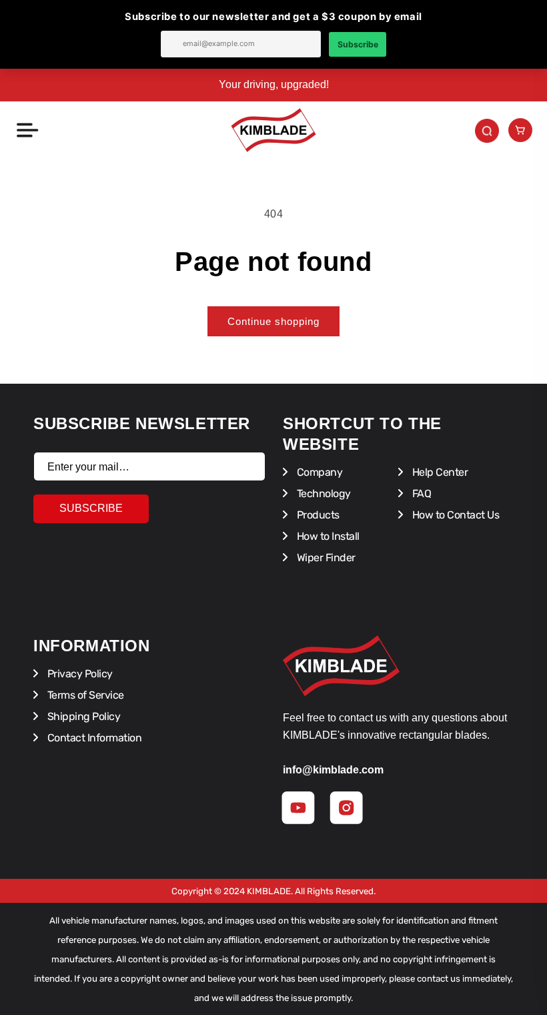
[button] (26, 130)
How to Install (327, 536)
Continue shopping (273, 321)
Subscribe (91, 508)
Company (318, 472)
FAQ (420, 493)
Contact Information (93, 737)
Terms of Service (84, 695)
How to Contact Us (454, 515)
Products (317, 515)
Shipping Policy (82, 716)
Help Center (439, 472)
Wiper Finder (325, 557)
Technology (322, 493)
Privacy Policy (79, 673)
